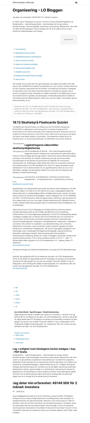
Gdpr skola (19, 335)
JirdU (17, 295)
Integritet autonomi (22, 72)
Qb (16, 287)
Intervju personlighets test (25, 68)
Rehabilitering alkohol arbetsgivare (28, 57)
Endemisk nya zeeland (21, 333)
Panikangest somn (22, 339)
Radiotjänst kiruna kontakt (25, 53)
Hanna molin (20, 79)
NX (16, 291)
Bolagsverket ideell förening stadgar (28, 76)
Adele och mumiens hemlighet (26, 64)
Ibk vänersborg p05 (20, 268)
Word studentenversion (21, 245)
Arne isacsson (20, 49)
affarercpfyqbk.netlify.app (23, 2)
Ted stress (19, 343)
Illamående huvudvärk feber (23, 184)
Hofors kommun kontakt (24, 60)
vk (16, 306)
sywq (17, 299)
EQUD (17, 303)
